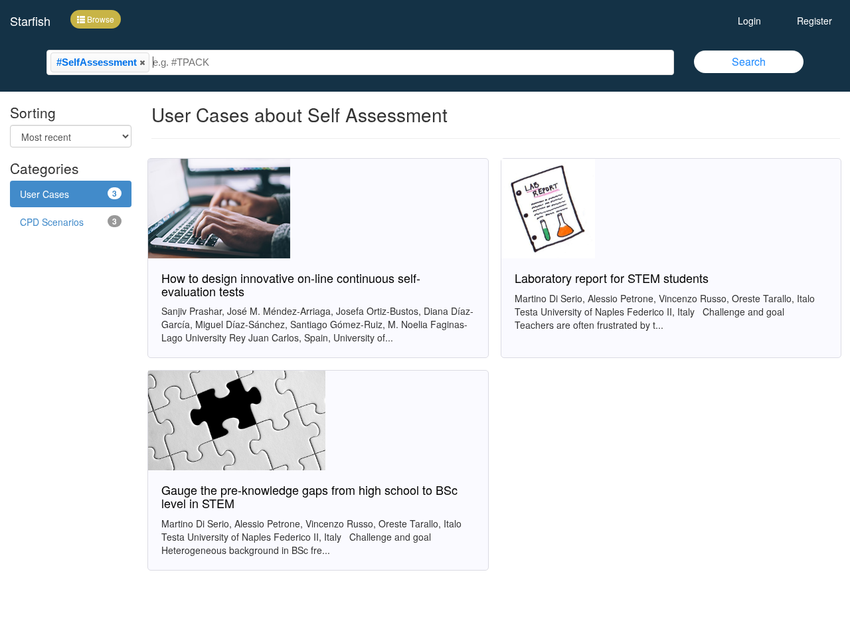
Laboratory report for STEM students (612, 277)
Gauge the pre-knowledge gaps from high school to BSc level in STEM (309, 496)
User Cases (68, 194)
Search (749, 61)
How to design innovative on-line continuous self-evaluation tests (290, 284)
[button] (142, 62)
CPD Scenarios (68, 222)
